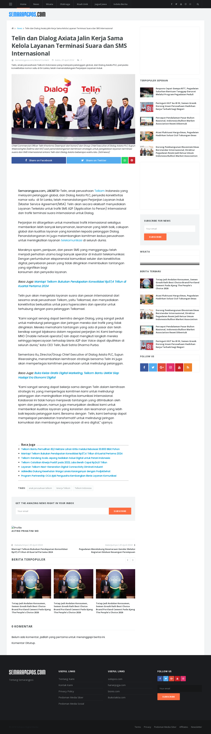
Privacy (147, 726)
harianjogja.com (117, 685)
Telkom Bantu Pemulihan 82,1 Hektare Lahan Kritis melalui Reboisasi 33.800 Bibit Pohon (70, 449)
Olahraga (65, 4)
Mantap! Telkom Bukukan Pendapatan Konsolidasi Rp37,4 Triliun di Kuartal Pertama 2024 (72, 453)
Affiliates (183, 726)
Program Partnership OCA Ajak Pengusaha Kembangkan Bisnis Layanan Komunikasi (68, 475)
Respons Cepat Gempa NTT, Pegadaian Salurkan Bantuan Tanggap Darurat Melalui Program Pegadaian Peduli (177, 91)
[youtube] (181, 4)
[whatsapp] (190, 4)
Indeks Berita (120, 4)
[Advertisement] (169, 50)
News (36, 4)
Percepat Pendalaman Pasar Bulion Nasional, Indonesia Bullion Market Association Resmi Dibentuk (175, 120)
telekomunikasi (71, 240)
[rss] (188, 367)
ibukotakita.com (116, 697)
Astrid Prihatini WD (25, 530)
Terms (138, 726)
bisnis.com (114, 691)
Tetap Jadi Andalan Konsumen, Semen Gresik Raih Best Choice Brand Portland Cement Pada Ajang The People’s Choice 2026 (31, 608)
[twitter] (176, 4)
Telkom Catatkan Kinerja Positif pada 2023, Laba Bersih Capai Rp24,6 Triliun (64, 462)
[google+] (171, 678)
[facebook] (172, 4)
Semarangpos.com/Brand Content (32, 60)
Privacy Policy (66, 691)
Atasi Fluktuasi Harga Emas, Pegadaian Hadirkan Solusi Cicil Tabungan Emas (177, 134)
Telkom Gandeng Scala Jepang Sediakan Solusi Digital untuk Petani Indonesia (65, 458)
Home (23, 4)
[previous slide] (127, 560)
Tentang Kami (66, 679)
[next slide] (133, 560)
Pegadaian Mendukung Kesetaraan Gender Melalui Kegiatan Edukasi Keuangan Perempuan (107, 551)
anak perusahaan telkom (40, 488)
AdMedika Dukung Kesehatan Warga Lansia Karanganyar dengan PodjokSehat (65, 471)
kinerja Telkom (63, 488)
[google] (162, 367)
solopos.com (115, 679)
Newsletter (196, 726)
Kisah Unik (82, 4)
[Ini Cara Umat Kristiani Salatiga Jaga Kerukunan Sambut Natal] (170, 262)
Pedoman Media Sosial (71, 703)
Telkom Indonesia (83, 488)
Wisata (49, 4)
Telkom (99, 191)
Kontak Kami (66, 685)
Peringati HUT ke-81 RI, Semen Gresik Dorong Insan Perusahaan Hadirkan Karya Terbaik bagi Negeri (176, 106)
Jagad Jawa (101, 4)
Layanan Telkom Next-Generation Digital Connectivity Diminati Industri (62, 467)
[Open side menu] (10, 4)
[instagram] (185, 4)
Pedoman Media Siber (71, 697)
